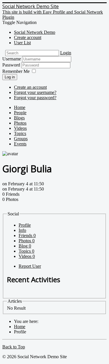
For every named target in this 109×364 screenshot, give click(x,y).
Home (19, 107)
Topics (20, 133)
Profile (25, 225)
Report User (30, 266)
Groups (21, 138)
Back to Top (13, 346)
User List (22, 42)
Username (11, 58)
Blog (25, 245)
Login (65, 52)
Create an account (30, 87)
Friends (27, 235)
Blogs (19, 117)
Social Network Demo (34, 32)
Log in (10, 77)
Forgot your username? (35, 92)
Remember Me (16, 71)
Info (22, 230)
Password (11, 64)
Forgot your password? (35, 97)
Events (20, 143)
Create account (27, 37)
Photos (20, 123)
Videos (20, 128)
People (20, 112)
